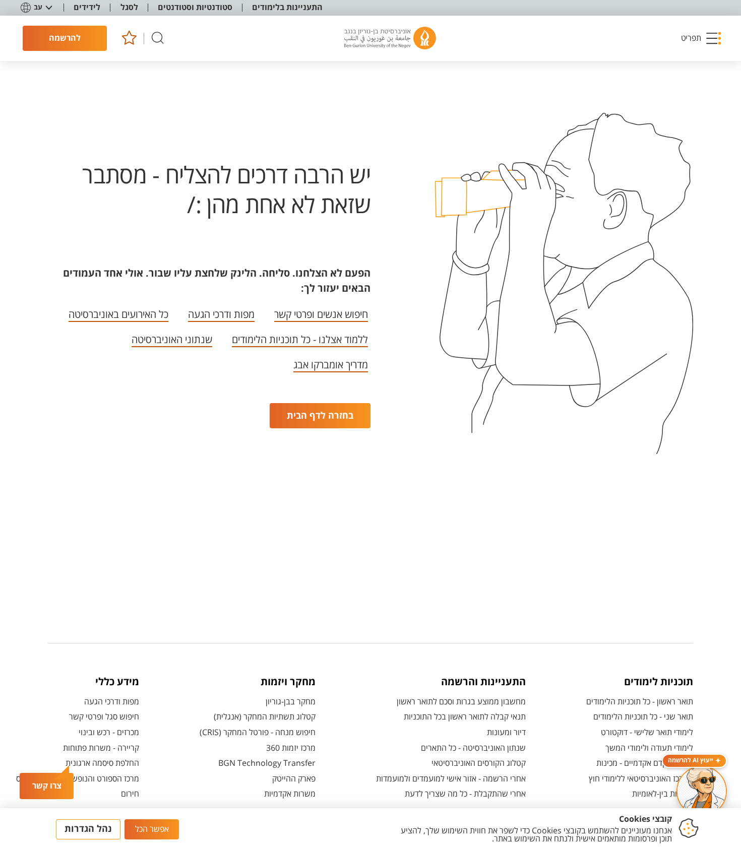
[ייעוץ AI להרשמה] (701, 791)
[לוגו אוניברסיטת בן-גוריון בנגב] (390, 38)
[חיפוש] (157, 38)
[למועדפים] (129, 38)
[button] (701, 38)
